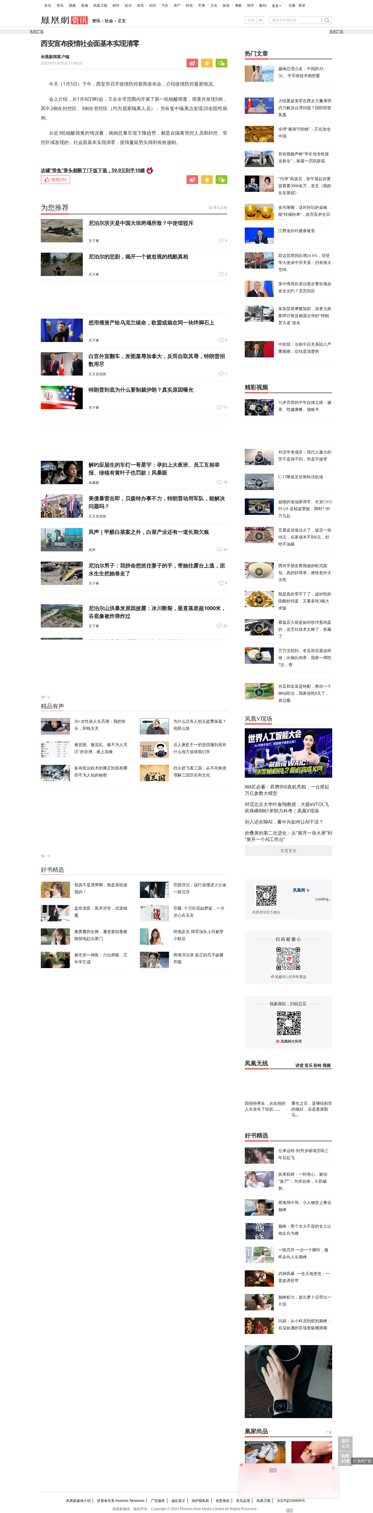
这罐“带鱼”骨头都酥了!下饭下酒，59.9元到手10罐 (93, 170)
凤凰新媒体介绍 (78, 1500)
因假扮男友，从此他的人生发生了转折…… (265, 1106)
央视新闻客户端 (55, 57)
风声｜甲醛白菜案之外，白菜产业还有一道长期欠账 (149, 531)
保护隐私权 (200, 1500)
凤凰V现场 (258, 718)
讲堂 (299, 1065)
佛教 (238, 6)
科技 (189, 6)
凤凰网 (299, 890)
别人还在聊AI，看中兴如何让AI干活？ (284, 822)
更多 (275, 6)
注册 (291, 6)
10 (225, 407)
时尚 (152, 6)
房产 (177, 6)
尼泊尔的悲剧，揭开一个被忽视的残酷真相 (138, 256)
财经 (115, 6)
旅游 (226, 6)
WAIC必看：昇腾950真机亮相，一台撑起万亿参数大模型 (287, 790)
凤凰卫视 (100, 6)
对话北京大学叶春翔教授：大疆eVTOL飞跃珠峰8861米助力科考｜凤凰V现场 (287, 807)
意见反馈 (243, 1500)
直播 (84, 6)
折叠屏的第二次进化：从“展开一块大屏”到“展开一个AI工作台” (288, 836)
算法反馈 (220, 207)
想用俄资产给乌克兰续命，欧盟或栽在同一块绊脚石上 (151, 322)
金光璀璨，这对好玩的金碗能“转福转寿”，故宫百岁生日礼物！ (304, 214)
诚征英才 (178, 1500)
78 (225, 482)
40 (225, 549)
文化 (213, 6)
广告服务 (158, 1500)
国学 (250, 6)
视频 (72, 6)
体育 (140, 6)
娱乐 (128, 6)
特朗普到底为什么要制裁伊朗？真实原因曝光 (141, 389)
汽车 (164, 6)
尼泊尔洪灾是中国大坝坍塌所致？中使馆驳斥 (141, 222)
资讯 (60, 6)
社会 (109, 21)
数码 (262, 6)
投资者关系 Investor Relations (121, 1500)
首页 (47, 6)
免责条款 (223, 1500)
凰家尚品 (256, 1431)
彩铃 (318, 1065)
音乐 (309, 1065)
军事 (201, 6)
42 (225, 625)
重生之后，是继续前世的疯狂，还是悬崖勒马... (311, 1109)
